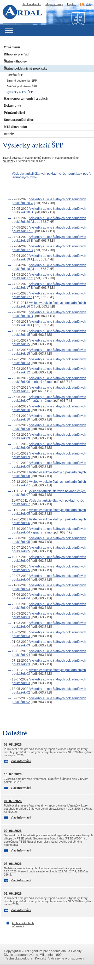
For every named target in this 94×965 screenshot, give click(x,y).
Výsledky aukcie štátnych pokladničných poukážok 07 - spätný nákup (49, 398)
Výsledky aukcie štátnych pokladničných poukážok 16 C (49, 304)
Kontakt (40, 958)
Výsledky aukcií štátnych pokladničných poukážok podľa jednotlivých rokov (51, 175)
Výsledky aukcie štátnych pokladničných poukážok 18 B (49, 238)
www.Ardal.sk (25, 4)
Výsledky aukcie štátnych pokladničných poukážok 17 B (49, 286)
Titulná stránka (31, 4)
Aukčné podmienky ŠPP (22, 86)
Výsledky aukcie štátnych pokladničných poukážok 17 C (49, 276)
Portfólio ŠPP (15, 74)
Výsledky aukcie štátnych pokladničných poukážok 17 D (49, 248)
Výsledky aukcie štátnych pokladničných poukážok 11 (49, 389)
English (71, 4)
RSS (88, 4)
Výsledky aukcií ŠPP (20, 92)
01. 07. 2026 (13, 801)
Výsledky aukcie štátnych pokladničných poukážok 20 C (49, 201)
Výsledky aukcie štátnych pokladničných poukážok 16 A (49, 323)
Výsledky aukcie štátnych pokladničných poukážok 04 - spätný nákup (49, 530)
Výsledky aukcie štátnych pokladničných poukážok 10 (49, 408)
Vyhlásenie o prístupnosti (66, 958)
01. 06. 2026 (13, 893)
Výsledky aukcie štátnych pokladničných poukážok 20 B (49, 210)
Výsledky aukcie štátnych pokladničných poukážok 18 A (49, 267)
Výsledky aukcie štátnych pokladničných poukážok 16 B (49, 314)
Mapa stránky (54, 4)
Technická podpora (18, 958)
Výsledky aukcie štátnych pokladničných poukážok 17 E (49, 229)
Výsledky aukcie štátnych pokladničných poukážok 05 (49, 511)
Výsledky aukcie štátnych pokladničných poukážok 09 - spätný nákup (49, 380)
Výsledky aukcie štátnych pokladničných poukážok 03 (49, 615)
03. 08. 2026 (13, 744)
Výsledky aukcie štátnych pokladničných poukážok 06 (49, 521)
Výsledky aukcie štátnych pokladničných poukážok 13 (49, 361)
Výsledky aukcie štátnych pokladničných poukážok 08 (49, 464)
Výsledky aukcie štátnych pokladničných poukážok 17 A (49, 295)
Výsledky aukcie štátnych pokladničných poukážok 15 (49, 333)
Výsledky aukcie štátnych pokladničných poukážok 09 (49, 427)
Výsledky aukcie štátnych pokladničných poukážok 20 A (49, 220)
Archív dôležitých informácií (23, 925)
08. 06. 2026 (13, 864)
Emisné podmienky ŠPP (22, 80)
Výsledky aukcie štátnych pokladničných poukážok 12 (49, 370)
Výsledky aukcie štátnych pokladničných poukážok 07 (49, 483)
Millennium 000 (51, 955)
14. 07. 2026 (13, 774)
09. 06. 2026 (13, 831)
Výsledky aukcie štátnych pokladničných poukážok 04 (49, 559)
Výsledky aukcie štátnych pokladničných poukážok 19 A (49, 257)
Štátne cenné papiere (38, 157)
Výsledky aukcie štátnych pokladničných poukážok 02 (49, 690)
